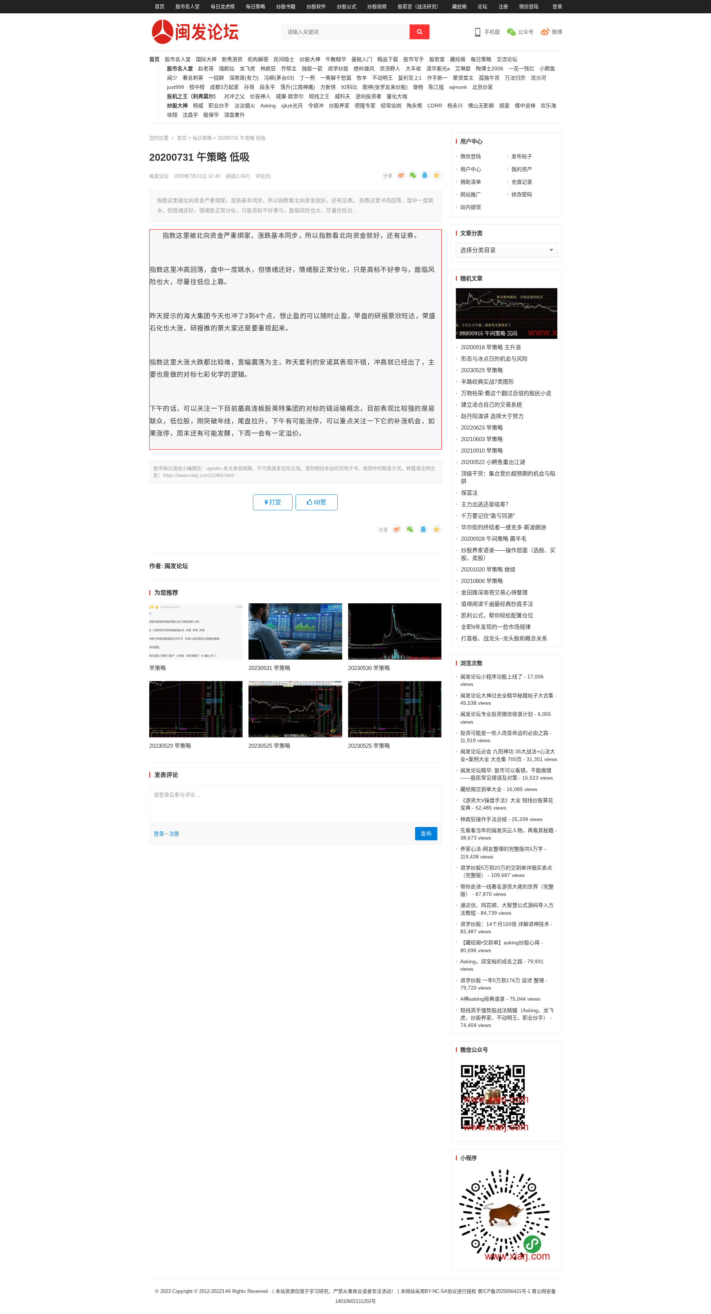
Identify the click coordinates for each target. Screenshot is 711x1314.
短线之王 (319, 96)
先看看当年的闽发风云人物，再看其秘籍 (507, 830)
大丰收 (413, 68)
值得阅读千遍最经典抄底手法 (497, 604)
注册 (503, 6)
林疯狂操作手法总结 (483, 819)
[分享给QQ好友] (425, 175)
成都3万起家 (224, 87)
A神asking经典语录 (482, 999)
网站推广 (470, 194)
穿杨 (418, 87)
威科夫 (342, 96)
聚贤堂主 (463, 78)
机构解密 (258, 59)
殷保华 (211, 115)
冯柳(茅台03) (279, 78)
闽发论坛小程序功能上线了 (491, 677)
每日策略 (255, 6)
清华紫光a (438, 68)
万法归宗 (515, 78)
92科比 (349, 87)
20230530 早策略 (369, 668)
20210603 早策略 (482, 439)
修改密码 (521, 194)
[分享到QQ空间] (436, 175)
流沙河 (538, 78)
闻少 (172, 78)
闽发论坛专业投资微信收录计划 (496, 714)
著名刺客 (193, 78)
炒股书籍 (286, 6)
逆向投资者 (368, 96)
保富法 (469, 493)
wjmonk (458, 87)
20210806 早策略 (482, 581)
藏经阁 (459, 6)
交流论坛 (507, 59)
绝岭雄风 (364, 68)
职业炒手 (218, 106)
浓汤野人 (390, 68)
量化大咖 (397, 96)
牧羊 (362, 78)
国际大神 (206, 59)
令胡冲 (316, 106)
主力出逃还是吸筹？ (486, 504)
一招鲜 (216, 78)
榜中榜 (197, 87)
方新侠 (328, 87)
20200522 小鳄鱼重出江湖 (493, 462)
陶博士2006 (489, 68)
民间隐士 (284, 59)
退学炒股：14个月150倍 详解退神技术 (504, 924)
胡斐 (504, 106)
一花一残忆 (521, 68)
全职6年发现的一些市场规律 (496, 627)
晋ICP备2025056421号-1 (505, 1291)
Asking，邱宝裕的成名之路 (491, 961)
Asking (268, 106)
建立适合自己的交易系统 (491, 404)
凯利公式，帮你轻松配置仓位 (497, 615)
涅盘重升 (234, 115)
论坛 (482, 6)
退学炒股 (338, 68)
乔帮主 (289, 68)
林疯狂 (268, 68)
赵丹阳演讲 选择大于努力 (492, 416)
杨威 (198, 106)
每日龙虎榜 (223, 6)
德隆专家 (365, 106)
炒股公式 (346, 6)
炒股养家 (339, 106)
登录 (557, 6)
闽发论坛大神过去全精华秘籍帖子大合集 (507, 695)
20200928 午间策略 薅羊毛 (494, 539)
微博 (557, 32)
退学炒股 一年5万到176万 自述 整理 (502, 980)
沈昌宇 (190, 115)
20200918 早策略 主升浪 (491, 347)
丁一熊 (307, 78)
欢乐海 (548, 106)
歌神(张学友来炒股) (385, 87)
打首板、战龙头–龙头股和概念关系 (504, 638)
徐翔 (172, 115)
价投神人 (260, 96)
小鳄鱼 (547, 68)
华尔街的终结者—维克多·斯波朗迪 (503, 527)
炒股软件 (316, 6)
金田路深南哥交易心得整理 (494, 592)
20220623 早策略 (482, 427)
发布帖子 (521, 156)
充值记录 (521, 182)
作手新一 (437, 78)
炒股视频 (377, 6)
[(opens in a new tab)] (196, 631)
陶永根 (414, 106)
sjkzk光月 (292, 106)
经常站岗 (391, 106)
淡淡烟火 (244, 106)
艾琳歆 (463, 68)
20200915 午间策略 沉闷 (488, 333)
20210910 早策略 (482, 450)
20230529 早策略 (170, 746)
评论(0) (263, 176)
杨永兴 (455, 106)
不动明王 (382, 78)
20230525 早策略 (269, 746)
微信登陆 (528, 6)
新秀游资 (232, 59)
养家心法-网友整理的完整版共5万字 (501, 849)
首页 (159, 6)
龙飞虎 (247, 68)
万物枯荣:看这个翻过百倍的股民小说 (506, 393)
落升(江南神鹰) (297, 87)
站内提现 (470, 207)
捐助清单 (470, 182)
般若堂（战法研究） (419, 6)
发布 (426, 833)
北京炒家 (482, 87)
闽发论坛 (158, 176)
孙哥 (249, 87)
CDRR (434, 106)
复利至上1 (410, 78)
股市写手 (413, 59)
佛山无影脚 (481, 106)
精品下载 (387, 59)
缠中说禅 (525, 106)
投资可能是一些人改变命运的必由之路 (504, 733)
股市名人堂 (188, 6)
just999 (175, 87)
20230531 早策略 (269, 668)
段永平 (267, 87)
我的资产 (521, 169)
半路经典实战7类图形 (487, 381)
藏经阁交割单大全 (481, 789)
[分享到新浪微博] (401, 175)
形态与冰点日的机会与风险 (494, 359)
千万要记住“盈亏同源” (488, 516)
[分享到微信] (413, 175)
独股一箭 (312, 68)
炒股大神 (310, 59)
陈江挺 (436, 87)
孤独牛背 (489, 78)
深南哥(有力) (244, 78)
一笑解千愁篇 (335, 78)
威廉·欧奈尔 (290, 96)
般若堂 (437, 59)
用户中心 (470, 169)
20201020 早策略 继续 (488, 569)
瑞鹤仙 (226, 68)
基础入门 (361, 59)
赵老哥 (206, 68)
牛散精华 (336, 59)
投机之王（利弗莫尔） (193, 96)
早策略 (157, 668)
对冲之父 (234, 96)
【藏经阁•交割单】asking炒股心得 (500, 943)
